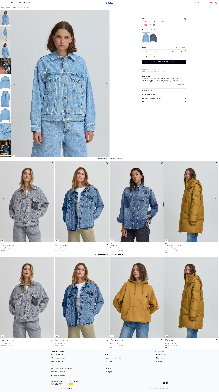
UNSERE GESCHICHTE (28, 2)
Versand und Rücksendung (113, 358)
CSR (106, 365)
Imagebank (158, 361)
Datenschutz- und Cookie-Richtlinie (62, 368)
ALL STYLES (4, 2)
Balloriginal (108, 372)
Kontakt (107, 354)
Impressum (54, 365)
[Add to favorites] (185, 19)
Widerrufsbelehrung (57, 361)
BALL (2, 7)
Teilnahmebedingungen (58, 358)
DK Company (109, 361)
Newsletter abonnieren (58, 372)
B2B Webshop (159, 358)
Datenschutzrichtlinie (56, 389)
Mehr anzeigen (181, 84)
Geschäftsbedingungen (70, 389)
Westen (14, 7)
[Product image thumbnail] (5, 17)
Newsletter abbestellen (58, 375)
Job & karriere (109, 368)
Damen (8, 7)
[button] (164, 90)
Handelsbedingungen (57, 354)
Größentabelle (182, 47)
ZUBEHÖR (18, 2)
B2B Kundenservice (161, 354)
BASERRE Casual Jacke (23, 7)
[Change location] (211, 2)
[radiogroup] (164, 54)
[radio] (155, 52)
